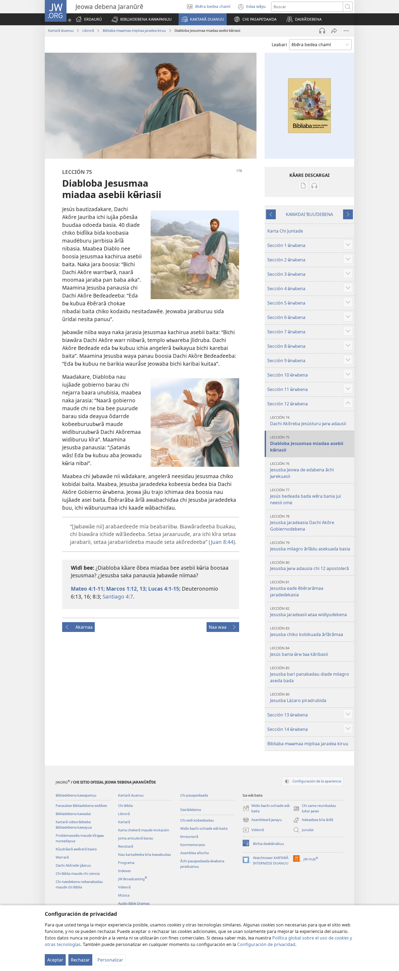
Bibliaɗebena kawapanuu (76, 795)
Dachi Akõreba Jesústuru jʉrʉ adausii (308, 421)
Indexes (124, 870)
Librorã (88, 30)
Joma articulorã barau (135, 838)
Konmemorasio (192, 844)
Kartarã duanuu (61, 30)
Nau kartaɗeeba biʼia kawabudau (144, 854)
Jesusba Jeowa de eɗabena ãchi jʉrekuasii (302, 470)
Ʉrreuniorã (189, 836)
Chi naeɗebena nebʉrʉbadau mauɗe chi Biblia (79, 884)
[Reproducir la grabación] (322, 30)
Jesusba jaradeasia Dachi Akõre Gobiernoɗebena (302, 523)
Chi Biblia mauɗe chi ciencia (78, 873)
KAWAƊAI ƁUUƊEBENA (309, 214)
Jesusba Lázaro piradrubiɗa (298, 697)
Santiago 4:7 (117, 596)
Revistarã (125, 846)
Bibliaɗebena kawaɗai (73, 813)
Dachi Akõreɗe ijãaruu (73, 865)
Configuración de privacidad (266, 944)
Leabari (279, 45)
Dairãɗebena (190, 809)
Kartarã (124, 821)
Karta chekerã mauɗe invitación (143, 830)
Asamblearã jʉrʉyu (262, 820)
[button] (141, 19)
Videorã (124, 887)
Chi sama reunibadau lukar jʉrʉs (314, 808)
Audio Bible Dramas (134, 903)
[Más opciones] (346, 30)
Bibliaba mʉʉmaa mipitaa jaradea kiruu (134, 30)
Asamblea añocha (194, 852)
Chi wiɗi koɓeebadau (197, 820)
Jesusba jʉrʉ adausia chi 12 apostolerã (309, 566)
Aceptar (55, 960)
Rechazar (80, 960)
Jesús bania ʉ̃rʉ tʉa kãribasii (299, 651)
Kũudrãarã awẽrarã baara (76, 849)
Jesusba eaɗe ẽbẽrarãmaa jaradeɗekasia (296, 589)
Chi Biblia (125, 805)
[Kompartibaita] (334, 30)
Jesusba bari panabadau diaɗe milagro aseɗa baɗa (309, 674)
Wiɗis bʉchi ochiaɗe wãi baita (203, 828)
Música (123, 895)
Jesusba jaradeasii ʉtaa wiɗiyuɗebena (308, 612)
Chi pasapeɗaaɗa (194, 795)
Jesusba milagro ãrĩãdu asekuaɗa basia (310, 546)
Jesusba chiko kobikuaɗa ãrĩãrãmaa (306, 631)
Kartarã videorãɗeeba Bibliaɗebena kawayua (74, 824)
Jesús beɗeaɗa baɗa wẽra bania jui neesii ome (305, 496)
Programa (126, 862)
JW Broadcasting (132, 878)
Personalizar (110, 960)
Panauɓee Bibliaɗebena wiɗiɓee (81, 805)
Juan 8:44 (222, 542)
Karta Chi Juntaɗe (285, 231)
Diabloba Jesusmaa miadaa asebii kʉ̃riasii (306, 444)
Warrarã (62, 857)
